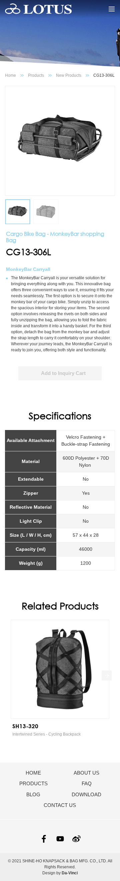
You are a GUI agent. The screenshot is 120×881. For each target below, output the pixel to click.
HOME (33, 773)
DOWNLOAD (86, 794)
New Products (68, 75)
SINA (76, 839)
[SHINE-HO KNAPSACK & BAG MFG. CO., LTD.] (38, 9)
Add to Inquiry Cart (63, 373)
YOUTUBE (60, 839)
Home (10, 75)
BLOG (33, 794)
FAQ (87, 783)
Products (36, 75)
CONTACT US (60, 805)
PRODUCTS (33, 783)
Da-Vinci (70, 873)
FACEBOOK (44, 839)
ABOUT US (86, 773)
